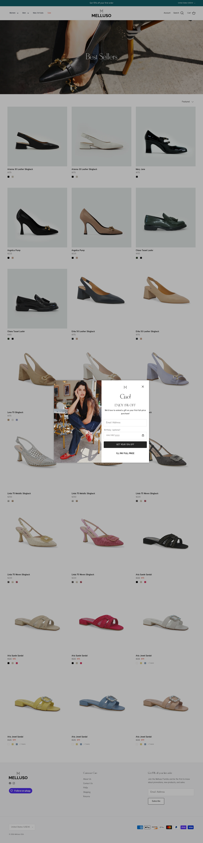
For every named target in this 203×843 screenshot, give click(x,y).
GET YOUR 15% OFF (125, 445)
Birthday (112, 430)
